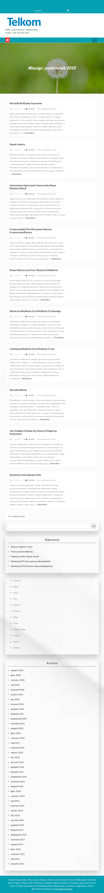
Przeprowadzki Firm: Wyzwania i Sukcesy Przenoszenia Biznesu (31, 231)
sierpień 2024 (17, 786)
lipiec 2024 (16, 791)
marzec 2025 (17, 752)
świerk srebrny (17, 144)
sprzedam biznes (18, 389)
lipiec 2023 (16, 849)
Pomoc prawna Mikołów (22, 551)
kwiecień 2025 (17, 747)
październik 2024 (19, 776)
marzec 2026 (17, 694)
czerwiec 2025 (18, 738)
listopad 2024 (17, 772)
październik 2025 (19, 718)
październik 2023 (19, 834)
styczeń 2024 (17, 820)
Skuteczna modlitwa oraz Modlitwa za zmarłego (35, 311)
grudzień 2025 (17, 709)
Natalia (31, 109)
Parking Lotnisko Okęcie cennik (25, 556)
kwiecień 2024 (17, 805)
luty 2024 (15, 815)
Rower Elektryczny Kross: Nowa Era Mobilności (34, 270)
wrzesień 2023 (18, 839)
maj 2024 (15, 801)
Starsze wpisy (18, 516)
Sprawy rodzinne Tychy (21, 546)
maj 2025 (15, 743)
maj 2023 (15, 859)
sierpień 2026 (17, 670)
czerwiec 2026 (18, 680)
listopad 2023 (17, 830)
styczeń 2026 (17, 704)
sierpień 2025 (17, 728)
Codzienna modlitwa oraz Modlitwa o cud (32, 349)
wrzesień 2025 (18, 723)
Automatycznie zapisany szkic (25, 474)
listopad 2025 (17, 714)
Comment (16, 109)
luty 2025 (15, 757)
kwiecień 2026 (17, 689)
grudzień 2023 (17, 825)
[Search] (68, 10)
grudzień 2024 (17, 767)
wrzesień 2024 (18, 781)
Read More (29, 133)
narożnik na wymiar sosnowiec (26, 103)
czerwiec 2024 (18, 796)
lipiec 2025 (16, 733)
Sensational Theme (63, 889)
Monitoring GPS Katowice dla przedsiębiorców (32, 566)
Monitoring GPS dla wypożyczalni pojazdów (31, 561)
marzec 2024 (17, 810)
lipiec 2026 (16, 675)
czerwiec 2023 (18, 854)
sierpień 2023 (17, 844)
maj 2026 (15, 685)
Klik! (93, 526)
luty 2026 (15, 699)
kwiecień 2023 (17, 863)
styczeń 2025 (17, 762)
